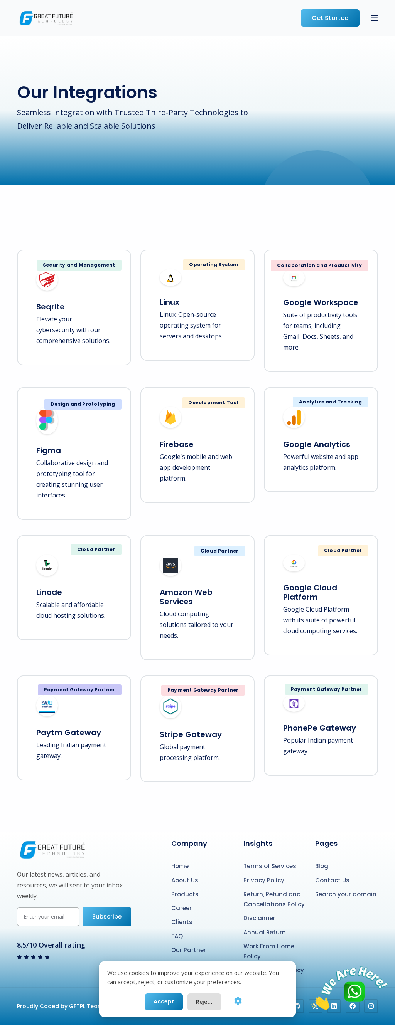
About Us (184, 880)
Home (180, 866)
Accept (164, 1001)
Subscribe (107, 916)
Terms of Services (269, 866)
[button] (374, 18)
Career (181, 908)
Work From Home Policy (268, 951)
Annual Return (264, 932)
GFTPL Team (86, 1006)
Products (185, 894)
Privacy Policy (263, 880)
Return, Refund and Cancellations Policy (274, 899)
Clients (181, 922)
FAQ (177, 936)
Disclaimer (259, 918)
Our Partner (188, 950)
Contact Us (332, 880)
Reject (204, 1001)
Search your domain (345, 894)
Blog (321, 866)
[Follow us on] (297, 1006)
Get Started (330, 17)
